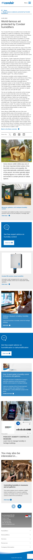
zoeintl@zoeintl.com (10, 524)
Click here (5, 215)
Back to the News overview (9, 129)
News (5, 10)
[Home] (1, 10)
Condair (7, 3)
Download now (7, 393)
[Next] (19, 506)
